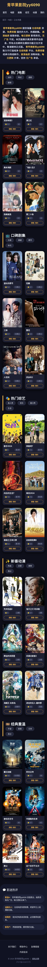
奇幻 (9, 571)
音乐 (21, 403)
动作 (9, 77)
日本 (30, 728)
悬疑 (20, 240)
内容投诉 (24, 952)
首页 (5, 12)
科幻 (20, 77)
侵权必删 (35, 959)
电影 (12, 12)
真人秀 (10, 403)
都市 (30, 240)
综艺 (27, 12)
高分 (9, 734)
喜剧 (30, 77)
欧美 (20, 728)
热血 (9, 566)
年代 (9, 245)
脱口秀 (32, 403)
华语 (9, 728)
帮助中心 (24, 946)
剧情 (9, 82)
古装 (9, 240)
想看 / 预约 (12, 129)
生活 (9, 408)
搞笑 (30, 566)
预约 (42, 12)
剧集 (20, 12)
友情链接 (35, 946)
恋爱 (20, 566)
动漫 (35, 12)
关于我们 (12, 946)
